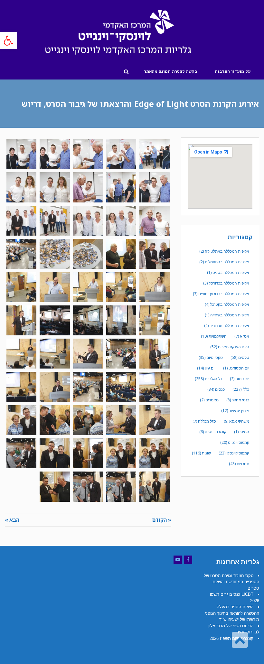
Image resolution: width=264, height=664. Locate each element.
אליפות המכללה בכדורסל (226, 283)
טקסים (240, 357)
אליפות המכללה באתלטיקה (224, 251)
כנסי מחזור (237, 400)
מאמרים (209, 400)
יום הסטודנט (236, 368)
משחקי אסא (236, 421)
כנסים (216, 389)
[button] (8, 40)
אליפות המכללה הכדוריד (226, 325)
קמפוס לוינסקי (234, 453)
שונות (201, 453)
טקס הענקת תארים (229, 347)
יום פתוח (239, 378)
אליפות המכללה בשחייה (227, 315)
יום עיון (206, 368)
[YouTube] (178, 560)
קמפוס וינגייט (234, 442)
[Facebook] (188, 560)
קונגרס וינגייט (212, 432)
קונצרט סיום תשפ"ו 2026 (231, 638)
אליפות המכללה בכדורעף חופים (221, 293)
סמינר (241, 432)
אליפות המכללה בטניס (228, 272)
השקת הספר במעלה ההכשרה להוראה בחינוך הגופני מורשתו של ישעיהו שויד (232, 613)
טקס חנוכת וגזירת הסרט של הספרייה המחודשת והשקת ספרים (231, 582)
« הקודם (161, 519)
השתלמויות (214, 336)
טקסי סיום (211, 357)
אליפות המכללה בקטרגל (227, 304)
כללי (240, 389)
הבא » (12, 519)
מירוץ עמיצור (235, 410)
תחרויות (239, 463)
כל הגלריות (208, 378)
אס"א (241, 336)
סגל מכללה (204, 421)
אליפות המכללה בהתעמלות (224, 262)
